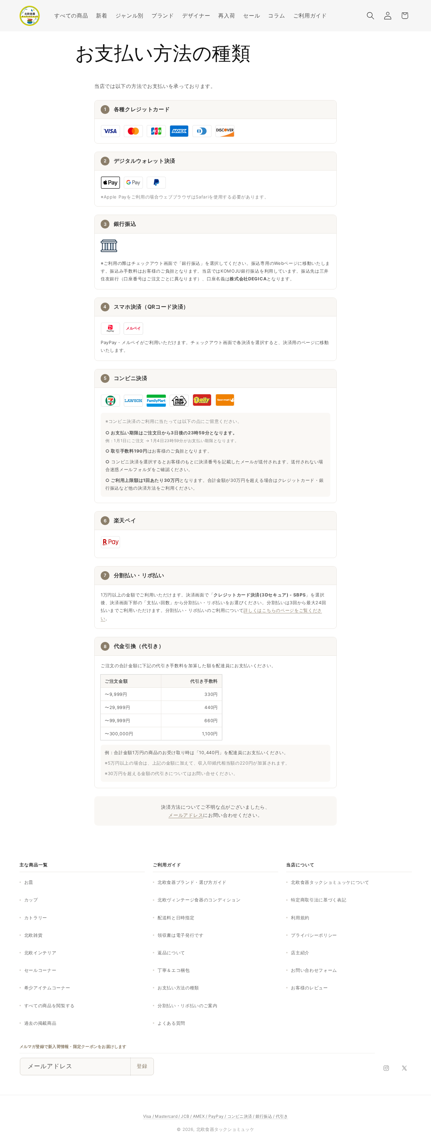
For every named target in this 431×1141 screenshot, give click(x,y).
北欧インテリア (40, 952)
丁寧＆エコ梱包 (174, 970)
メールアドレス (185, 815)
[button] (129, 15)
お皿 (28, 882)
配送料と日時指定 (176, 917)
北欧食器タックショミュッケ (225, 1129)
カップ (31, 899)
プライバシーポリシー (314, 935)
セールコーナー (40, 970)
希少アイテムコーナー (47, 987)
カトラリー (35, 917)
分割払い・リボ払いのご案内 (188, 1005)
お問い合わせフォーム (314, 970)
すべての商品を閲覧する (49, 1005)
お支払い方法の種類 (178, 987)
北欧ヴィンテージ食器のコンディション (199, 899)
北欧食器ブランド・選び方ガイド (192, 882)
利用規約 (300, 917)
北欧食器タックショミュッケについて (330, 882)
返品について (171, 952)
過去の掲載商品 (40, 1023)
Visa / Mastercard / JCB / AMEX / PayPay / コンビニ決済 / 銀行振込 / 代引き (215, 1116)
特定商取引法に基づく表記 (318, 899)
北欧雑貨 (33, 935)
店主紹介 (300, 952)
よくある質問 (171, 1023)
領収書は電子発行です (181, 935)
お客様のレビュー (309, 987)
